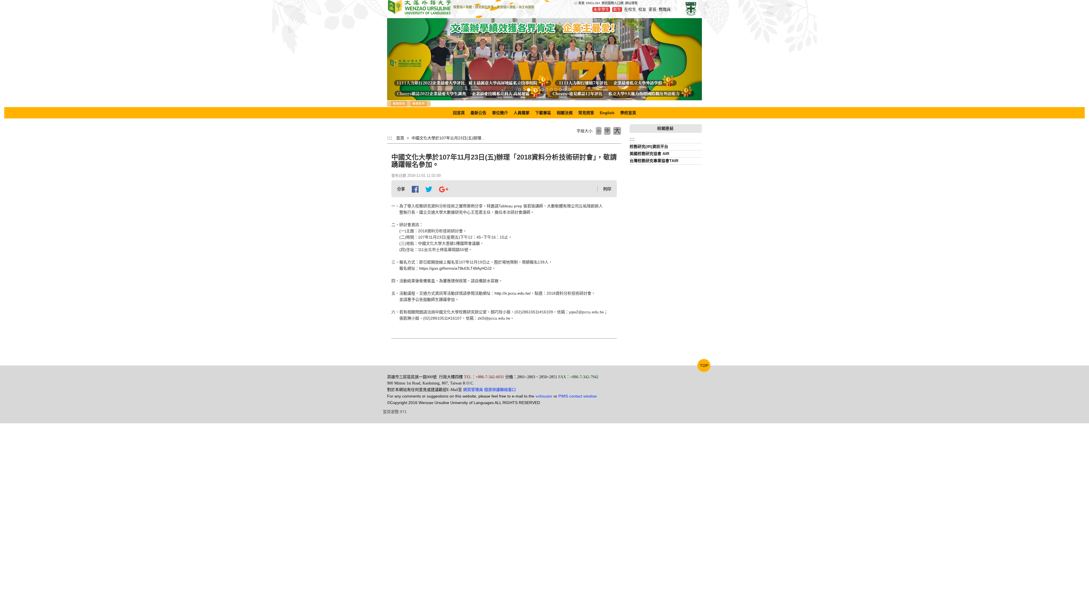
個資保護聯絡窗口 (500, 389)
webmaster (543, 396)
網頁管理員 (473, 390)
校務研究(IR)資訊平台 (649, 146)
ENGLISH (593, 3)
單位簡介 (500, 112)
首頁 (581, 3)
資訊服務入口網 (612, 3)
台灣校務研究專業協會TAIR (654, 160)
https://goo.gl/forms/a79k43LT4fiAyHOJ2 (455, 268)
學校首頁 (628, 112)
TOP (704, 365)
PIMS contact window (577, 396)
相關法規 (565, 112)
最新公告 (478, 112)
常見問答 (586, 112)
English (607, 112)
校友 (642, 9)
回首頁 (459, 112)
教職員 (665, 9)
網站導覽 (631, 3)
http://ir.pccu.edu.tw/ (513, 293)
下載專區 (543, 112)
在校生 (630, 9)
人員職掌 (521, 112)
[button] (410, 59)
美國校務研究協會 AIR (649, 153)
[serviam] (690, 8)
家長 (653, 9)
